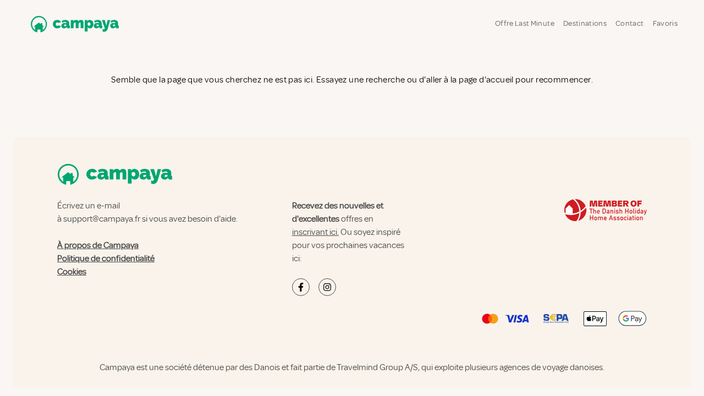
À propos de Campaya (98, 245)
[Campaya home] (72, 24)
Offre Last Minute (524, 23)
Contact (629, 23)
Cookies (71, 271)
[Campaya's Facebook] (301, 287)
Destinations (585, 23)
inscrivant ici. (315, 232)
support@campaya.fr (101, 218)
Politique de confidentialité (106, 258)
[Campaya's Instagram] (327, 287)
